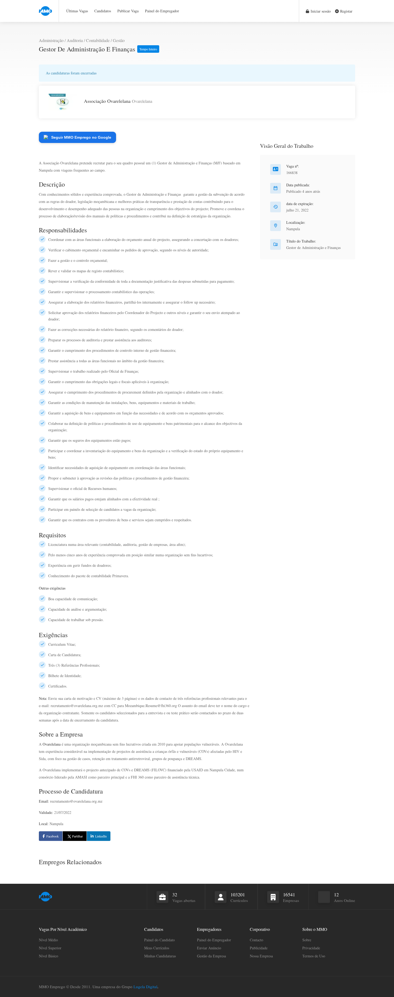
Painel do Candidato (159, 939)
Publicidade (258, 947)
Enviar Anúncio (209, 947)
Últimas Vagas (77, 10)
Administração (51, 40)
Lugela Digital (145, 986)
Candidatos (102, 10)
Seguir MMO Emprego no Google (81, 137)
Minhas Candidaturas (160, 955)
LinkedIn (101, 836)
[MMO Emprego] (45, 8)
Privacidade (311, 947)
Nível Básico (48, 955)
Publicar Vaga (128, 10)
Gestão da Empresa (211, 955)
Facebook (52, 836)
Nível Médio (48, 939)
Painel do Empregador (162, 10)
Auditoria (75, 40)
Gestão (119, 40)
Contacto (256, 939)
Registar (345, 11)
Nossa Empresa (261, 955)
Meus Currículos (156, 947)
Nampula (293, 228)
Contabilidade (98, 40)
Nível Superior (50, 947)
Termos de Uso (313, 955)
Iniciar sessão (320, 11)
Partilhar (77, 836)
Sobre (306, 939)
